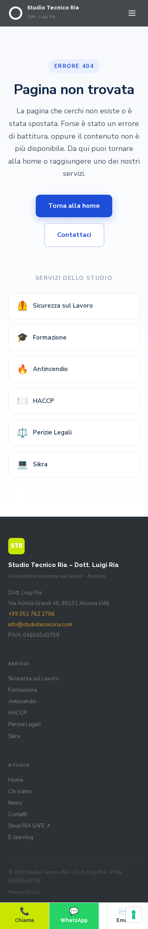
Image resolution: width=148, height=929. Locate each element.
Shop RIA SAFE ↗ (29, 826)
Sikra (32, 464)
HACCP (35, 401)
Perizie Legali (44, 433)
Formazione (42, 337)
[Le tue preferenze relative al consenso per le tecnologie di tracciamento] (133, 914)
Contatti (17, 814)
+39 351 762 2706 (31, 614)
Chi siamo (20, 791)
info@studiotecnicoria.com (40, 624)
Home (15, 780)
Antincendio (42, 369)
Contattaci (74, 234)
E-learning (20, 837)
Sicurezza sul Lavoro (55, 306)
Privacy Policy (23, 892)
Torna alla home (74, 205)
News (15, 803)
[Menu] (132, 13)
